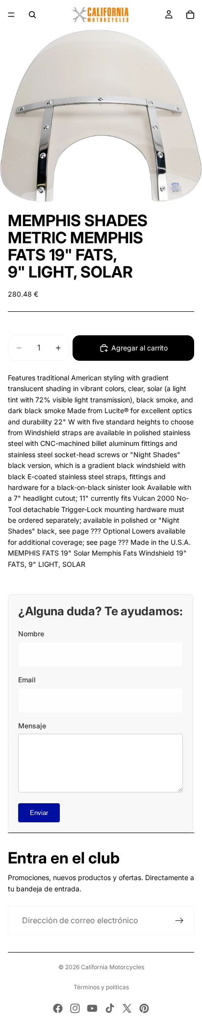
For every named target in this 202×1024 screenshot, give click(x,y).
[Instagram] (75, 1008)
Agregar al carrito (139, 348)
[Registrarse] (179, 920)
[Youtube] (92, 1008)
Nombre (31, 633)
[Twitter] (127, 1008)
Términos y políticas (101, 987)
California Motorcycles (112, 967)
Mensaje (32, 725)
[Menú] (11, 14)
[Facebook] (58, 1008)
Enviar (39, 812)
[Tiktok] (110, 1008)
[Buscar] (32, 14)
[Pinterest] (144, 1008)
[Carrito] (190, 14)
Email (27, 679)
